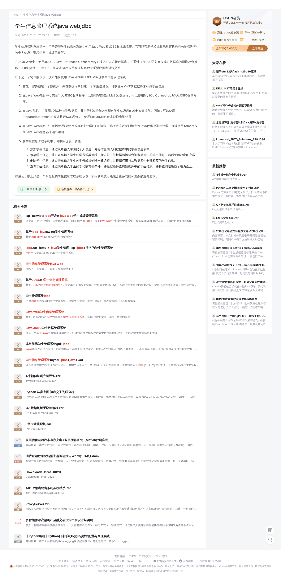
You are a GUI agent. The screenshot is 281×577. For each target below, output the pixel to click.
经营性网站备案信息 (113, 566)
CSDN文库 (145, 556)
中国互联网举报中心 (206, 566)
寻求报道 (105, 561)
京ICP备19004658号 (57, 566)
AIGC (57, 35)
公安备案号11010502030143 (28, 566)
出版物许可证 (116, 570)
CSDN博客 (160, 556)
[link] (15, 14)
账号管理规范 (246, 566)
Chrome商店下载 (228, 566)
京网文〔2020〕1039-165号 (86, 566)
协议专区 (119, 561)
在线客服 (188, 561)
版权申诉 (102, 570)
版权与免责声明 (263, 566)
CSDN (132, 556)
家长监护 (169, 566)
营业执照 (130, 570)
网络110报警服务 (185, 566)
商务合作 (91, 561)
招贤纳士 (77, 561)
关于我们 (63, 561)
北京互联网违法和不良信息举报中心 (144, 566)
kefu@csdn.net (166, 561)
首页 (15, 15)
